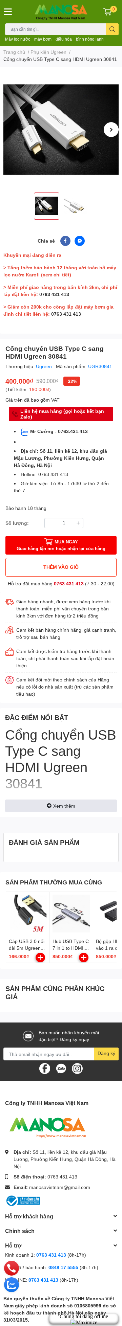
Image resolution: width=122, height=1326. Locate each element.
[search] (112, 29)
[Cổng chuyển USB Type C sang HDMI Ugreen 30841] (61, 129)
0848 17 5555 (63, 1267)
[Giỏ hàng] (107, 11)
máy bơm (43, 39)
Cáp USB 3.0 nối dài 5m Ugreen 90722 (26, 947)
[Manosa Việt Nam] (61, 11)
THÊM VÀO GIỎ (61, 567)
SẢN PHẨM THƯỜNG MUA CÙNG (53, 882)
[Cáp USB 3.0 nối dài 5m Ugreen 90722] (28, 913)
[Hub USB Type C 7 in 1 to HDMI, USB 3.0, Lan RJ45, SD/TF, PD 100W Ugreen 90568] (71, 913)
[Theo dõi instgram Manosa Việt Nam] (77, 1068)
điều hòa (64, 39)
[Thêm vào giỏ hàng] (40, 957)
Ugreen (44, 366)
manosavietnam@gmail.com (59, 1187)
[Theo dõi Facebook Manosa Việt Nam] (44, 1068)
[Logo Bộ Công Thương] (22, 1200)
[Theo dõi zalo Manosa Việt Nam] (61, 1068)
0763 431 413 (54, 294)
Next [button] (111, 129)
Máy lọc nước (17, 39)
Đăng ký (106, 1053)
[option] (61, 129)
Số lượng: (17, 523)
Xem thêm (64, 806)
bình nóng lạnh (90, 39)
